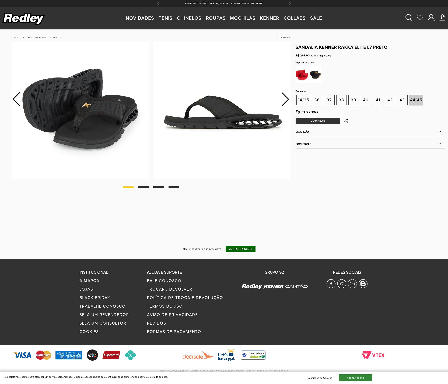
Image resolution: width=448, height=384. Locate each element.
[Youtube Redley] (352, 286)
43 (402, 100)
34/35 (303, 100)
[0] (442, 31)
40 (366, 100)
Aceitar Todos (355, 377)
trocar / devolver (169, 289)
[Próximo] (289, 3)
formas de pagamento (174, 331)
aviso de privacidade (172, 314)
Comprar (318, 120)
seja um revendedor (104, 314)
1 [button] (128, 187)
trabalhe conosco (102, 306)
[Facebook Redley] (331, 286)
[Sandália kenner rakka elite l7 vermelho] (302, 75)
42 (390, 100)
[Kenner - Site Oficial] (273, 286)
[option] (80, 110)
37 (329, 100)
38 (341, 100)
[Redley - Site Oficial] (252, 288)
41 (378, 100)
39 (353, 100)
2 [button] (143, 187)
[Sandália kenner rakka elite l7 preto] (315, 75)
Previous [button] (16, 99)
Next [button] (285, 99)
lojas (86, 289)
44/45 (416, 100)
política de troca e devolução (185, 297)
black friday (94, 297)
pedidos (156, 323)
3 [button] (158, 187)
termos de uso (165, 306)
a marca (89, 280)
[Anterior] (158, 3)
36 (317, 100)
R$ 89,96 (325, 56)
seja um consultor (102, 323)
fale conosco (164, 280)
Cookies (89, 331)
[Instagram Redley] (341, 286)
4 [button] (174, 187)
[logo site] (24, 24)
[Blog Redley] (363, 286)
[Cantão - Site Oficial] (296, 290)
